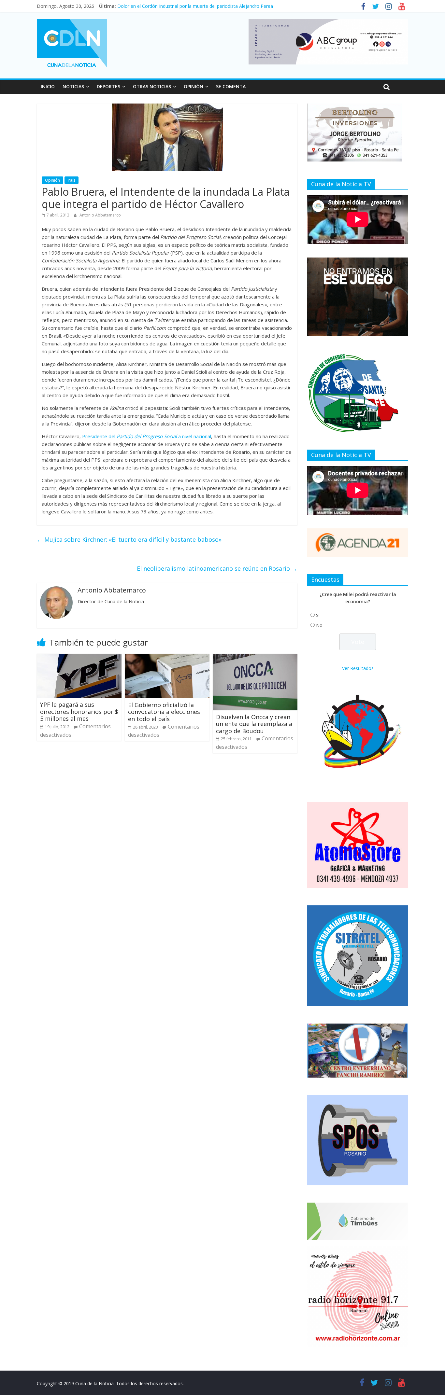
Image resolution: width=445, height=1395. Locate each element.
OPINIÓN (193, 86)
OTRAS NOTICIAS (152, 86)
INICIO (48, 86)
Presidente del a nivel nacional (146, 436)
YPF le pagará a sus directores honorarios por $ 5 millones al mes (79, 711)
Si (318, 615)
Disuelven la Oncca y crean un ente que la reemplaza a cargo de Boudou (254, 724)
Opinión (52, 180)
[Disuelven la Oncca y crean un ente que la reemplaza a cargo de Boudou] (255, 657)
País (71, 180)
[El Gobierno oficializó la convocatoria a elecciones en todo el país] (167, 657)
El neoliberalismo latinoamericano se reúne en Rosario (217, 568)
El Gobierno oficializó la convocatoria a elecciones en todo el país (164, 712)
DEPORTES (108, 86)
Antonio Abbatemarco (100, 215)
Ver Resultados (358, 668)
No (319, 625)
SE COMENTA (231, 86)
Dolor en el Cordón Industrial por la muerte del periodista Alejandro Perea (195, 6)
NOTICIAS (73, 86)
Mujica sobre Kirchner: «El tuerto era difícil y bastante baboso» (129, 539)
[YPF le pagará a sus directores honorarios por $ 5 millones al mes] (79, 657)
